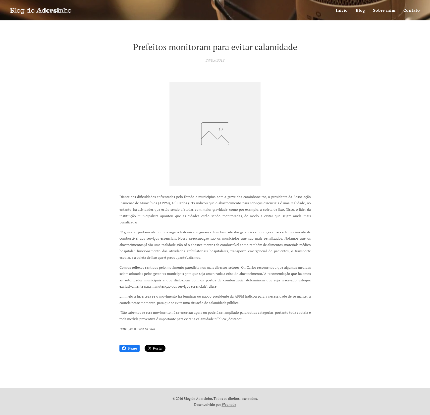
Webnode (229, 404)
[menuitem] (343, 10)
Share (132, 348)
